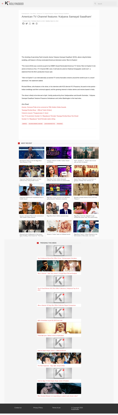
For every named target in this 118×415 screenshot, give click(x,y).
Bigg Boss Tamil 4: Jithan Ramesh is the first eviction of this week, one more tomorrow (85, 236)
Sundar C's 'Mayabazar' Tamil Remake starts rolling (38, 119)
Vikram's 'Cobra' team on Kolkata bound (58, 234)
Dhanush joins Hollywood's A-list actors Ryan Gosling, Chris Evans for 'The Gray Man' (31, 236)
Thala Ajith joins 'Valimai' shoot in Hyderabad (51, 335)
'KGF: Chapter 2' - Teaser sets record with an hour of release (85, 161)
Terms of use (56, 407)
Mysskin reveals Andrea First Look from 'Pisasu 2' (85, 198)
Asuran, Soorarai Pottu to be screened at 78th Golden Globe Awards (44, 107)
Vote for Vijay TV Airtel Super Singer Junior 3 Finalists (53, 381)
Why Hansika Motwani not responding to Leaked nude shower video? (58, 396)
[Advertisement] (59, 40)
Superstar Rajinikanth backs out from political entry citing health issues (30, 179)
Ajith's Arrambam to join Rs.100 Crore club (50, 320)
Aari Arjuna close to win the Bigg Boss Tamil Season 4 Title (31, 161)
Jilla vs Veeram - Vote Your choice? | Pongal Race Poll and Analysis (57, 273)
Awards (24, 123)
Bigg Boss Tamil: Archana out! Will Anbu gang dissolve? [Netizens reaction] (58, 198)
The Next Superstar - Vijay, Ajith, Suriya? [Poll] (51, 365)
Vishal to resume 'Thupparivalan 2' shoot (35, 113)
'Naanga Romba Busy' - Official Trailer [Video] (37, 110)
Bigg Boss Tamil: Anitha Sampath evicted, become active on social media (58, 179)
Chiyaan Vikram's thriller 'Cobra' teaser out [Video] (58, 161)
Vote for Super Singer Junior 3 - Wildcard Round (52, 350)
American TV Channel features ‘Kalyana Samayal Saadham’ (53, 13)
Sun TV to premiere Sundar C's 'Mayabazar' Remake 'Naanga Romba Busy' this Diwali (50, 116)
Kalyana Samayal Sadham (35, 123)
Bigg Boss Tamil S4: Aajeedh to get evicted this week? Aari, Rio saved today (85, 216)
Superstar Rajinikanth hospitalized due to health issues (32, 198)
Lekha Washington (49, 123)
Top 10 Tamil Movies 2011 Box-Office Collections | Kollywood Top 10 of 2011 (58, 289)
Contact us (17, 407)
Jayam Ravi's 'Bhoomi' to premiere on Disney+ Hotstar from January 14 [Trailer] (85, 180)
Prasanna (59, 123)
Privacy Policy (38, 407)
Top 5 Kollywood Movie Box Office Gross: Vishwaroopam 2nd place (57, 258)
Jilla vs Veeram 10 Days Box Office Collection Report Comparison (57, 305)
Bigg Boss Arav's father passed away (57, 216)
